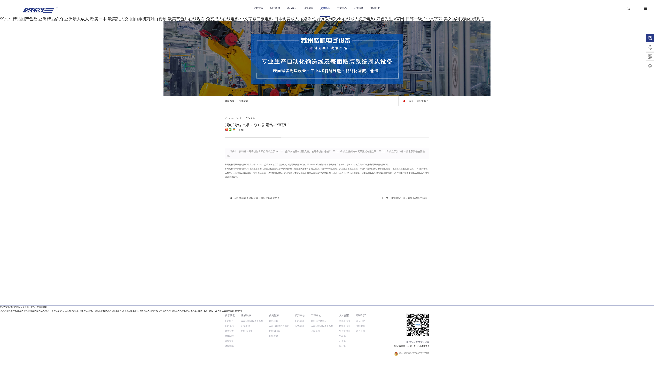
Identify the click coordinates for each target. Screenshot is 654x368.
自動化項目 (246, 331)
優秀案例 (308, 8)
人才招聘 (358, 8)
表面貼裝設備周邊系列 (252, 321)
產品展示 (292, 8)
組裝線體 (245, 326)
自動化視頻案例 (318, 321)
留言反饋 (360, 331)
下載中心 (342, 8)
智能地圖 (360, 326)
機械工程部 (344, 326)
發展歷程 (229, 336)
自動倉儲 (273, 336)
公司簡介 (229, 321)
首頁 (411, 100)
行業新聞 (243, 100)
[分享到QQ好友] (234, 129)
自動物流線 (274, 331)
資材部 (342, 345)
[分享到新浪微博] (226, 129)
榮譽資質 (229, 341)
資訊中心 (325, 8)
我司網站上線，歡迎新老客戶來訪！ (410, 198)
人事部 (342, 341)
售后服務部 (344, 331)
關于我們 (275, 8)
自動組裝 (273, 321)
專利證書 (229, 331)
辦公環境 (229, 345)
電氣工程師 (344, 321)
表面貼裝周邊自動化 (279, 326)
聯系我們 (375, 8)
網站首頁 (258, 8)
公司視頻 (229, 326)
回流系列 (315, 331)
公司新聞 (229, 100)
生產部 (342, 336)
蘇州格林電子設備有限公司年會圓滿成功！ (257, 198)
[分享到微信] (230, 129)
